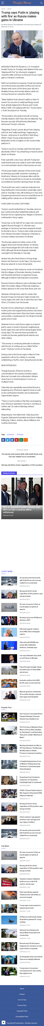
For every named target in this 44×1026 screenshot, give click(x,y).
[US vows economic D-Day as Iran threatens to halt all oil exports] (9, 608)
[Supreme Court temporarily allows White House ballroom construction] (9, 934)
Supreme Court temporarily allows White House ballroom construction (30, 932)
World (9, 9)
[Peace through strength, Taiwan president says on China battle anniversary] (9, 671)
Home (3, 9)
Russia (20, 434)
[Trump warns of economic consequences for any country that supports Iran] (9, 972)
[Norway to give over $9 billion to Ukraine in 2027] (9, 621)
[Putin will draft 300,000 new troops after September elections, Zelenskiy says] (9, 646)
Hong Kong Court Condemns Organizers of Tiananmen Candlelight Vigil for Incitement (30, 779)
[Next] (39, 499)
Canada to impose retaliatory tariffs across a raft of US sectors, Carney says (30, 881)
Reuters (11, 434)
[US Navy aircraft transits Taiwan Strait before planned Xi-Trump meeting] (9, 921)
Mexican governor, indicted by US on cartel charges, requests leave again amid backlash (30, 694)
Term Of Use (22, 1000)
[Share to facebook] (3, 440)
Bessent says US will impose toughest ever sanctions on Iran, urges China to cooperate (31, 946)
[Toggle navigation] (41, 3)
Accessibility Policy (22, 1016)
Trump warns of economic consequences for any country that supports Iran (30, 970)
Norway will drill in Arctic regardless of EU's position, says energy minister (31, 593)
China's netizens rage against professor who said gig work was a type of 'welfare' (30, 819)
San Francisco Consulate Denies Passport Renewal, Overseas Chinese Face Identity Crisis (31, 716)
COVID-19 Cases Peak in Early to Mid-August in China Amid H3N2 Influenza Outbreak (31, 793)
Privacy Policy (22, 1005)
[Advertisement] (22, 545)
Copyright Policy (22, 1011)
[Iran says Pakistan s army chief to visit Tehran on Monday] (9, 659)
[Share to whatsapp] (21, 440)
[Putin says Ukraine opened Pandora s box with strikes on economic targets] (9, 896)
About (22, 989)
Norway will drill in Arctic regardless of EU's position (22, 465)
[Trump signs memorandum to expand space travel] (9, 909)
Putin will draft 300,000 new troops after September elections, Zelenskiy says (29, 644)
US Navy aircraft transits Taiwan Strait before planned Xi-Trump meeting (31, 919)
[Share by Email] (26, 440)
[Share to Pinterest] (17, 440)
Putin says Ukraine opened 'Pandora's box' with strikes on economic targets (30, 894)
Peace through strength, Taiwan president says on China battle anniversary (31, 669)
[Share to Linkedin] (12, 440)
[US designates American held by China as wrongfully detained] (9, 961)
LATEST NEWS (6, 571)
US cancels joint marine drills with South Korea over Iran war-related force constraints (31, 580)
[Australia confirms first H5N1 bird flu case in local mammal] (9, 684)
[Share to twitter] (8, 440)
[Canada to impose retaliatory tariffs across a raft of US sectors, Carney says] (9, 883)
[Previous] (5, 499)
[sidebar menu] (2, 3)
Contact (22, 994)
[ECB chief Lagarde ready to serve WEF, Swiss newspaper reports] (9, 633)
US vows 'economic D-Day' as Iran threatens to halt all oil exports (30, 606)
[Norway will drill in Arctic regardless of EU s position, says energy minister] (9, 595)
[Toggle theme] (3, 1022)
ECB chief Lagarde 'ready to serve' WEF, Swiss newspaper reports (30, 631)
